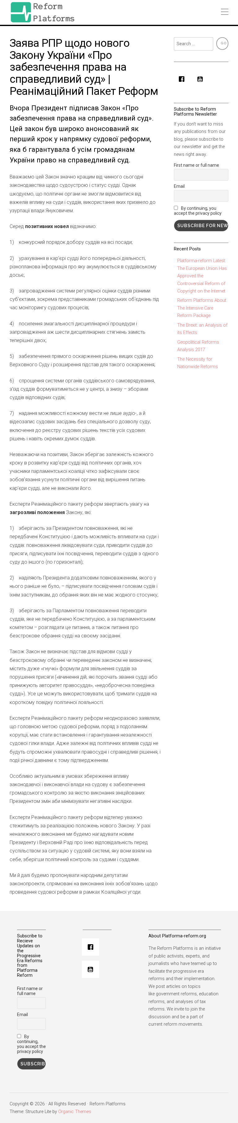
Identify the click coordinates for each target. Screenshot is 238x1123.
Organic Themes (74, 1111)
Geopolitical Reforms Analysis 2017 (198, 346)
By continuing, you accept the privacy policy (198, 211)
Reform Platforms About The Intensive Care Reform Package (201, 308)
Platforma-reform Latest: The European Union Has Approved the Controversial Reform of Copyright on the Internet (202, 276)
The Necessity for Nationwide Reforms (197, 363)
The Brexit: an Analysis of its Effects (202, 329)
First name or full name (196, 165)
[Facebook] (183, 79)
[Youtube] (201, 79)
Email (179, 186)
